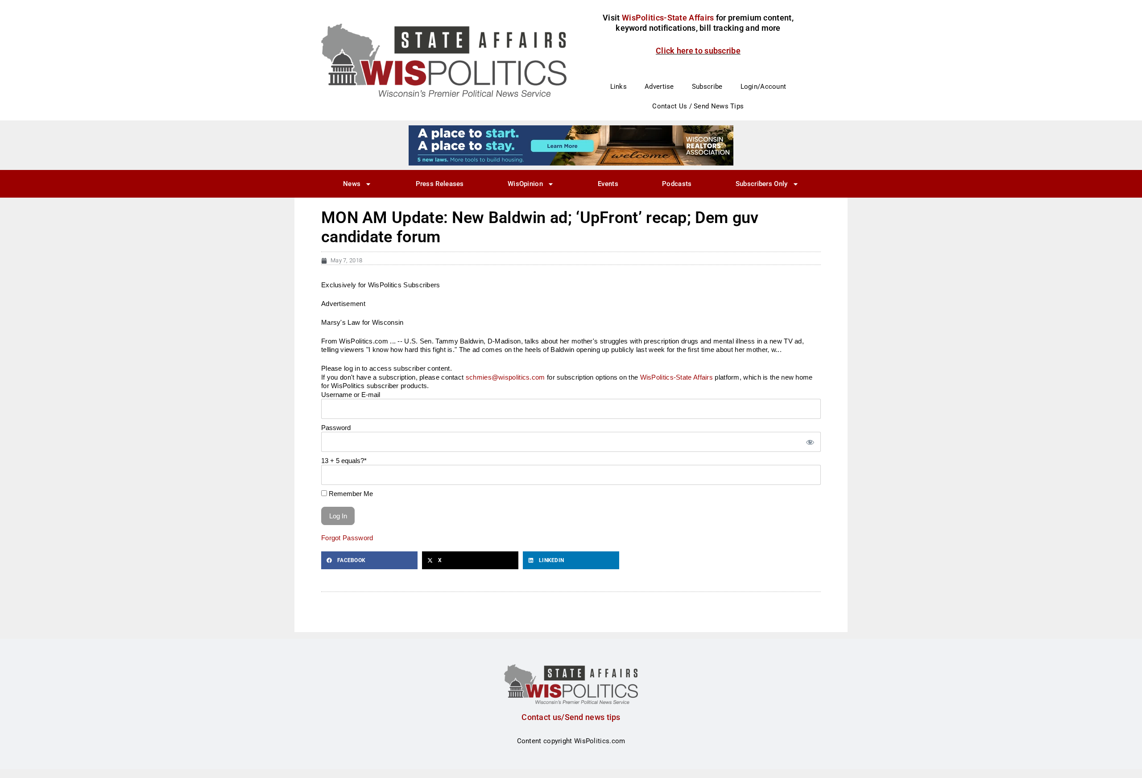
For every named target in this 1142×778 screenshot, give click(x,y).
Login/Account (763, 87)
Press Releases (440, 184)
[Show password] (810, 442)
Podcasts (676, 184)
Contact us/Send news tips (571, 717)
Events (608, 184)
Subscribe (707, 87)
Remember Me (350, 493)
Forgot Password (347, 538)
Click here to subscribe (698, 50)
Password (336, 427)
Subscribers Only (762, 184)
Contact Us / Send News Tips (698, 106)
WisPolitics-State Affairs (676, 377)
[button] (369, 560)
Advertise (659, 87)
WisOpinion (525, 184)
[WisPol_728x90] (571, 145)
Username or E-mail (350, 394)
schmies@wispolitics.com (505, 377)
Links (618, 87)
